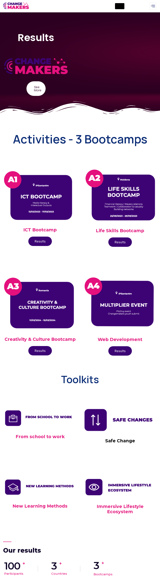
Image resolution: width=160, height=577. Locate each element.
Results (40, 241)
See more (37, 88)
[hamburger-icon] (119, 6)
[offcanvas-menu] (153, 6)
